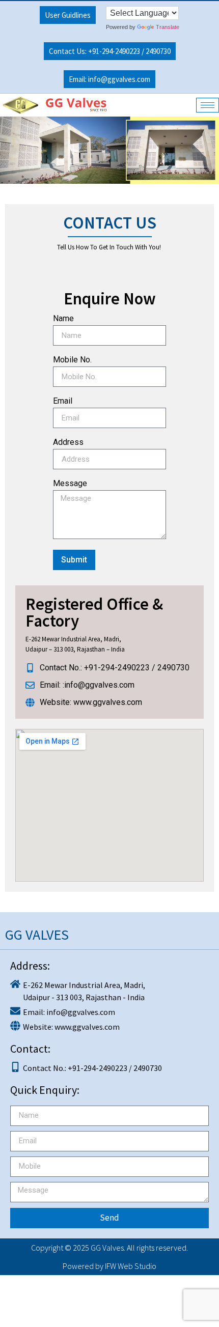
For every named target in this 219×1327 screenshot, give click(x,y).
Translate (167, 27)
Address (68, 442)
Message (70, 483)
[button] (110, 51)
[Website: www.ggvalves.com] (109, 1025)
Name (63, 319)
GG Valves (107, 1248)
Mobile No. (72, 360)
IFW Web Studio (130, 1266)
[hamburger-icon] (207, 105)
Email (62, 401)
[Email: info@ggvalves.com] (109, 1010)
